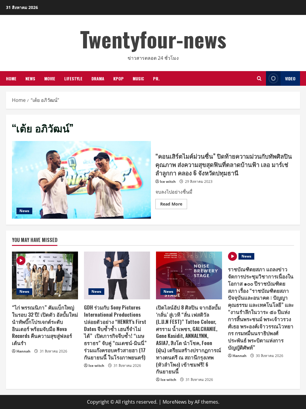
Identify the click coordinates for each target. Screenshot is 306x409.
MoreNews (175, 402)
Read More (173, 205)
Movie (49, 78)
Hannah (23, 351)
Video (290, 78)
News (30, 78)
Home (11, 78)
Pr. (156, 78)
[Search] (259, 78)
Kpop (118, 78)
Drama (97, 78)
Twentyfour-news (153, 39)
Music (138, 78)
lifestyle (73, 78)
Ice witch (168, 181)
